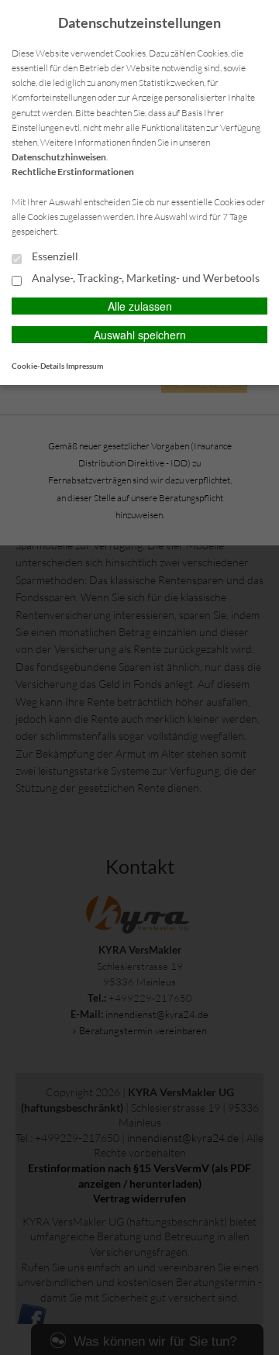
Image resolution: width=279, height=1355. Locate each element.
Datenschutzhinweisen (59, 157)
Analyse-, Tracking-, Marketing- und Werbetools (144, 278)
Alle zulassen (140, 306)
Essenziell (53, 256)
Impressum (84, 365)
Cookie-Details (38, 365)
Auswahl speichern (140, 334)
